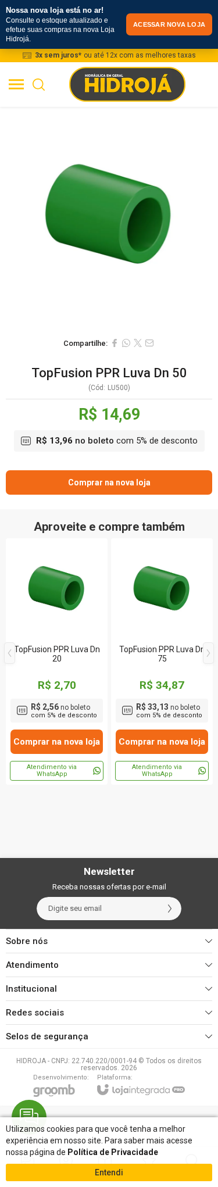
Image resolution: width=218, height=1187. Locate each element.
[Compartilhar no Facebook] (114, 343)
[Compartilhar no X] (138, 343)
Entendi (109, 1172)
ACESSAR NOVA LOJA (169, 24)
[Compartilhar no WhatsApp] (126, 343)
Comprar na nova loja (109, 482)
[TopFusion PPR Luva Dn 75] (162, 661)
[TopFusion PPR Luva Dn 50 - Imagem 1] (109, 219)
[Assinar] (169, 908)
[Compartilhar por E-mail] (149, 343)
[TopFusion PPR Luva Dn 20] (56, 661)
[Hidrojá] (127, 84)
